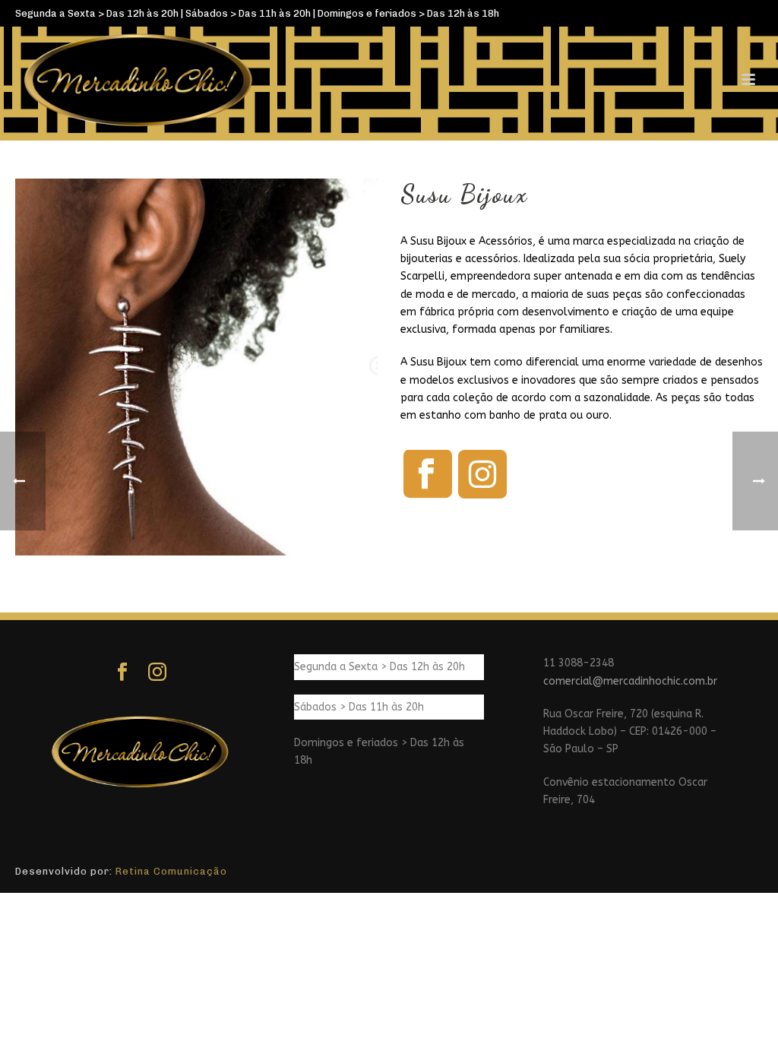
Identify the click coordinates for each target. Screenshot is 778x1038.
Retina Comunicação (171, 871)
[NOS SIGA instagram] (157, 673)
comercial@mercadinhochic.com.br (630, 681)
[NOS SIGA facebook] (122, 673)
